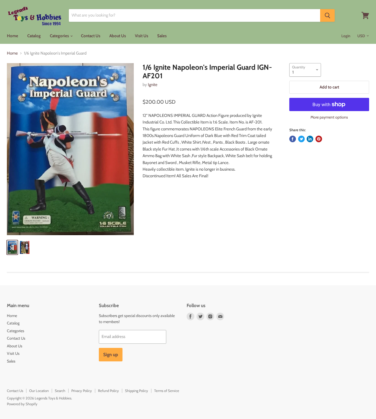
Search (60, 390)
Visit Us (141, 35)
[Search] (327, 15)
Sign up (110, 354)
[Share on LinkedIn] (310, 139)
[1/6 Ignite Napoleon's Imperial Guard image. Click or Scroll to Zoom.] (70, 149)
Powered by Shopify (22, 404)
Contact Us (90, 35)
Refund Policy (108, 390)
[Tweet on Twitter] (301, 139)
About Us (117, 35)
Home (12, 35)
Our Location (39, 390)
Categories (60, 35)
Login (345, 35)
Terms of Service (166, 390)
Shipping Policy (136, 390)
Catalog (34, 35)
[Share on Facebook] (292, 139)
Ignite (152, 84)
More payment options (329, 117)
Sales (162, 35)
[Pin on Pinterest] (318, 139)
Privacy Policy (81, 390)
